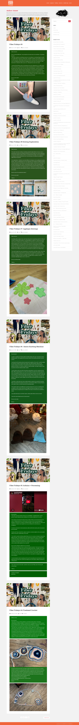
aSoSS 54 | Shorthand (57, 66)
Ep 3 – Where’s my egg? (57, 194)
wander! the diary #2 (57, 141)
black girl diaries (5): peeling (58, 41)
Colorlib (64, 723)
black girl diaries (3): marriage (58, 46)
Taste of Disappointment (57, 85)
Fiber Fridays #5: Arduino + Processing (24, 485)
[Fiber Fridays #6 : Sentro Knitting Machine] (28, 331)
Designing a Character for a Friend (59, 115)
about (70, 2)
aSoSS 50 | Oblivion (56, 158)
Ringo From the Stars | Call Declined (59, 210)
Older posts (46, 717)
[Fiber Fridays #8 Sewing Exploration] (28, 126)
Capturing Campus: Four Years (58, 53)
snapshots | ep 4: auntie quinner (59, 151)
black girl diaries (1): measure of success (60, 136)
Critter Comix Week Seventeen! (59, 75)
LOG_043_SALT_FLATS (57, 171)
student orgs (65, 2)
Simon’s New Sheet (56, 197)
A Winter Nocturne (56, 240)
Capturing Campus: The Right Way (59, 192)
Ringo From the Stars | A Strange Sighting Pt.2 (61, 127)
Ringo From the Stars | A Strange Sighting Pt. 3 (61, 103)
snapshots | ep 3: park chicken (58, 181)
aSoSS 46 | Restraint (57, 215)
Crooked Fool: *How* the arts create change (61, 242)
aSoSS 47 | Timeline (57, 199)
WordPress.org (56, 34)
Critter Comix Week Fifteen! (58, 139)
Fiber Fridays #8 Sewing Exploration (24, 142)
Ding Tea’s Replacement (57, 132)
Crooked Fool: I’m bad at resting (59, 219)
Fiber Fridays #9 (15, 44)
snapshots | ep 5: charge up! (58, 130)
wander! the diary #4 (57, 101)
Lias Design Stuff (56, 162)
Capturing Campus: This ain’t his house (60, 90)
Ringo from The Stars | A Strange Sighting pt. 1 (61, 149)
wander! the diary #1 (57, 169)
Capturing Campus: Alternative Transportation (61, 183)
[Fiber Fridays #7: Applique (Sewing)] (28, 213)
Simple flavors (55, 111)
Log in (54, 27)
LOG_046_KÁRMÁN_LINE (58, 50)
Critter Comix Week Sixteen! (58, 98)
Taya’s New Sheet (56, 212)
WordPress (70, 723)
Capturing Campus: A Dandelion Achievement (61, 62)
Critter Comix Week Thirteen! (58, 217)
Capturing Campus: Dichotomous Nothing (61, 203)
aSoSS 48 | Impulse (56, 190)
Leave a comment (25, 47)
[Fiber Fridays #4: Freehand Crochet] (28, 595)
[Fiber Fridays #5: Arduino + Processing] (28, 470)
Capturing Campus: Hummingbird (59, 247)
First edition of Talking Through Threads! (60, 201)
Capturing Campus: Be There (58, 134)
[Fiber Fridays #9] (28, 29)
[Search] (69, 21)
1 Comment (25, 613)
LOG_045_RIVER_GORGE (58, 59)
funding (56, 2)
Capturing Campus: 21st (57, 71)
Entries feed (55, 30)
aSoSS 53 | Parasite (56, 77)
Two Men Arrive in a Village (58, 64)
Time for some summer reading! (59, 48)
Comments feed (56, 32)
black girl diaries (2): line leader (58, 96)
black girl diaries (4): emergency (59, 44)
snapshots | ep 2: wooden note (59, 206)
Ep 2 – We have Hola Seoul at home (59, 208)
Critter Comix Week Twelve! (58, 236)
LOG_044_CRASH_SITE (57, 73)
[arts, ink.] (11, 2)
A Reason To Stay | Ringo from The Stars (60, 188)
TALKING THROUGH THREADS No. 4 (60, 125)
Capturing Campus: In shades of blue (60, 160)
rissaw (19, 47)
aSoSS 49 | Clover (56, 164)
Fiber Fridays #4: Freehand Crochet (23, 610)
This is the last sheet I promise (59, 185)
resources (61, 2)
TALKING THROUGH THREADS (59, 83)
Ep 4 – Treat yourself (57, 179)
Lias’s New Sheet (56, 229)
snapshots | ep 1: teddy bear (58, 231)
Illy (53, 155)
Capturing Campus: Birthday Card (59, 108)
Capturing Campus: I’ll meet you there (60, 221)
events (48, 2)
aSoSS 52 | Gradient (57, 94)
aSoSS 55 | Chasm (56, 57)
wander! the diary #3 (57, 120)
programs (52, 2)
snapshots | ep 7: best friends (58, 87)
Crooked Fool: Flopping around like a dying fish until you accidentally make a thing (61, 144)
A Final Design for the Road (58, 55)
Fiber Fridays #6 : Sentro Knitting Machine (26, 347)
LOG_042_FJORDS (56, 245)
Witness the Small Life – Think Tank (59, 238)
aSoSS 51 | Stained (56, 117)
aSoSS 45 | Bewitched (57, 233)
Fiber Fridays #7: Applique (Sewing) (23, 229)
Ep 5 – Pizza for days (57, 153)
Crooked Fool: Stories (57, 68)
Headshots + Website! (57, 92)
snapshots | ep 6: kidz (57, 113)
